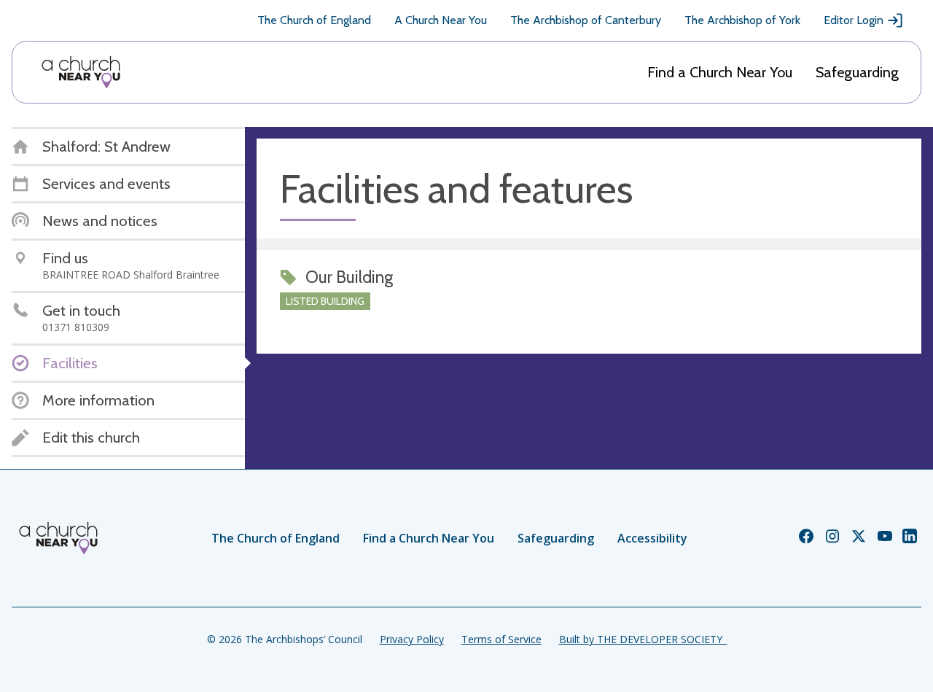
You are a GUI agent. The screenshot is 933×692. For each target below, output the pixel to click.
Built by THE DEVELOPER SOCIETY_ (643, 639)
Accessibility (652, 538)
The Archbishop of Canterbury (585, 20)
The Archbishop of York (742, 20)
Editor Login (853, 20)
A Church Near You (440, 20)
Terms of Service (501, 639)
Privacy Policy (412, 639)
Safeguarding (857, 72)
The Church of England (314, 20)
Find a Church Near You (719, 72)
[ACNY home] (81, 72)
